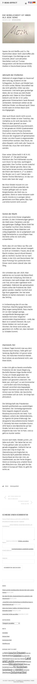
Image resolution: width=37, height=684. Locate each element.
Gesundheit (24, 656)
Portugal (11, 667)
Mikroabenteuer (16, 664)
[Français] (32, 3)
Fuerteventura (7, 655)
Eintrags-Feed (5, 636)
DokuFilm (12, 653)
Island (16, 659)
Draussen (21, 653)
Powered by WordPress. (23, 681)
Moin (6, 486)
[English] (29, 3)
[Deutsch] (34, 3)
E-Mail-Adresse (7, 550)
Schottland (7, 669)
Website (4, 558)
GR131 (28, 656)
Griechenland (6, 659)
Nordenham (5, 667)
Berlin (6, 653)
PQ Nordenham (20, 667)
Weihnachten (26, 670)
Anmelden (5, 633)
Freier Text (28, 653)
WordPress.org (6, 644)
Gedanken (17, 655)
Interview (12, 659)
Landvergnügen (20, 661)
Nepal (28, 664)
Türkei (13, 670)
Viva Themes (19, 682)
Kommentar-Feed (6, 640)
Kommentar (6, 526)
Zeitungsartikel (16, 20)
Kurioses (22, 659)
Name (4, 542)
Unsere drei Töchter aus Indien (10, 614)
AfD (3, 653)
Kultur (18, 659)
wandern (19, 669)
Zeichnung (6, 672)
